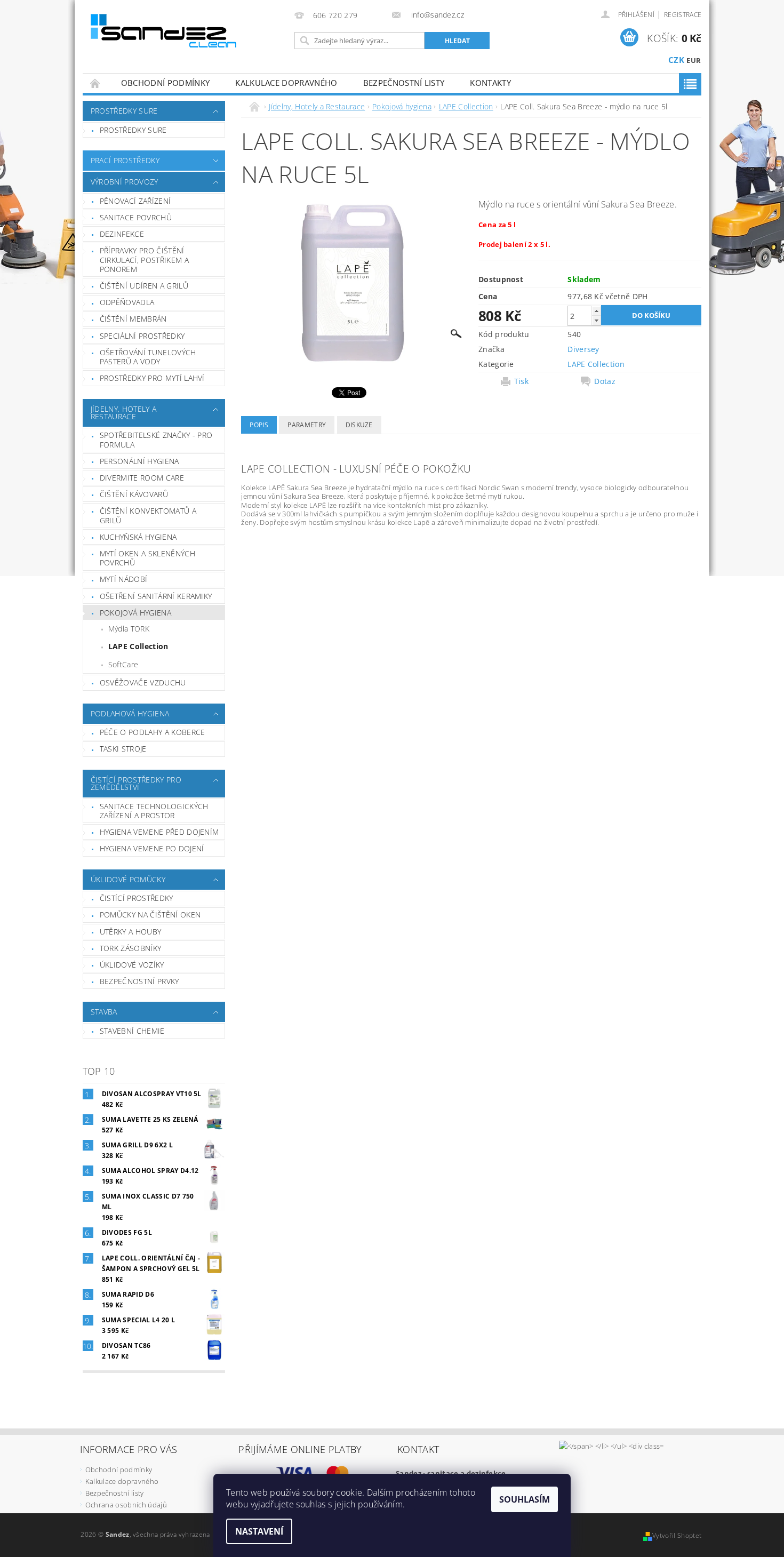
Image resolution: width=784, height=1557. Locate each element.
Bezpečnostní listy (404, 82)
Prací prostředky (125, 160)
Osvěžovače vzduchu (143, 682)
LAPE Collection (138, 646)
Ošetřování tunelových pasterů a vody (148, 357)
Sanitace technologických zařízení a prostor (154, 811)
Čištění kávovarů (134, 494)
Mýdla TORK (128, 629)
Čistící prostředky (136, 898)
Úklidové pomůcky (128, 879)
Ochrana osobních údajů (126, 1505)
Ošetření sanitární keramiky (156, 596)
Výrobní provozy (124, 182)
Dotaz (604, 381)
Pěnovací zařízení (135, 201)
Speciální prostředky (142, 336)
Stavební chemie (132, 1031)
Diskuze (359, 424)
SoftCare (123, 664)
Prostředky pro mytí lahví (152, 378)
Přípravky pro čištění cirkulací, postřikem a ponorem (144, 259)
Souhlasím (524, 1499)
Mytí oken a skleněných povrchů (147, 558)
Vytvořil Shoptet (676, 1535)
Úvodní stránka (95, 83)
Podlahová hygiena (130, 713)
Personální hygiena (139, 461)
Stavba (104, 1012)
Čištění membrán (133, 319)
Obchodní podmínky (165, 82)
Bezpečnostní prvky (139, 981)
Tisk (521, 381)
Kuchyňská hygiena (138, 537)
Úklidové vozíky (132, 965)
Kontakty (490, 82)
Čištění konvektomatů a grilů (148, 515)
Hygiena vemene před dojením (159, 832)
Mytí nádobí (124, 579)
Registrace (682, 14)
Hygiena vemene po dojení (152, 848)
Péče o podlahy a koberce (152, 732)
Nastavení (259, 1531)
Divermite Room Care (142, 478)
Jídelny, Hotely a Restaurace (123, 412)
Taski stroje (123, 749)
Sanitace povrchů (136, 217)
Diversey (583, 349)
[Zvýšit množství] (596, 311)
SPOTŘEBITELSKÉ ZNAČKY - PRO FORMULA (156, 440)
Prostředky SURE (124, 111)
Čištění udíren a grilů (144, 286)
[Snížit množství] (596, 320)
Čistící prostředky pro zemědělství (136, 783)
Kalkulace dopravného (286, 82)
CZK (676, 59)
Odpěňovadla (127, 302)
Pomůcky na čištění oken (150, 914)
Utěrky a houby (130, 932)
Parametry (306, 424)
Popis (259, 424)
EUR (693, 60)
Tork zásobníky (130, 948)
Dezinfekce (122, 234)
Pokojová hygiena (135, 613)
